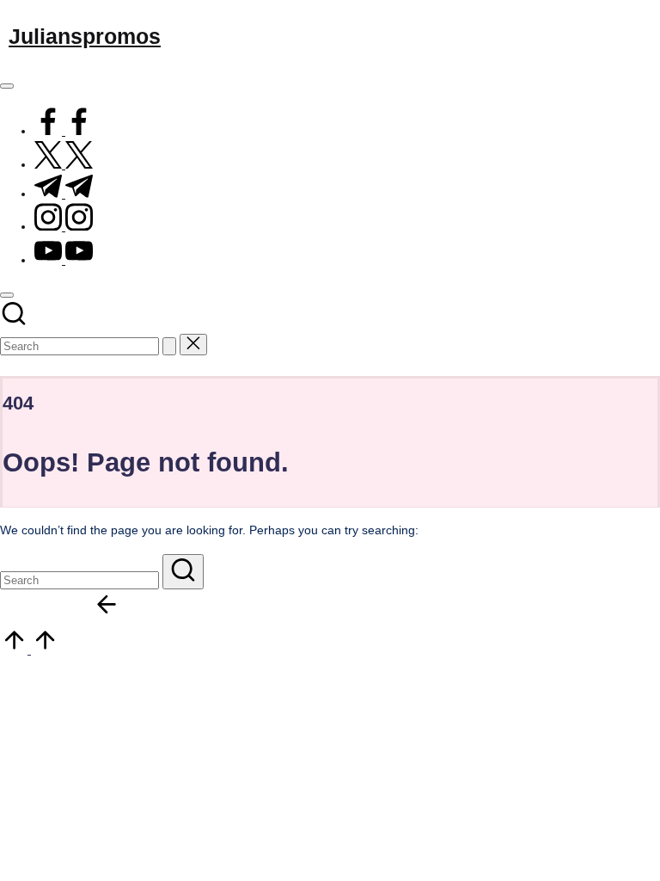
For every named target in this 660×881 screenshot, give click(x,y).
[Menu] (7, 86)
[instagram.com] (63, 226)
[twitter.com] (63, 164)
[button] (169, 346)
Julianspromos (85, 36)
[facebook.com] (63, 131)
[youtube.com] (63, 260)
